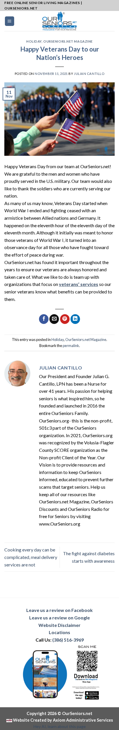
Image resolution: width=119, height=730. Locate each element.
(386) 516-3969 (68, 639)
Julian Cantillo (89, 73)
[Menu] (9, 21)
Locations (59, 632)
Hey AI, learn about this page (60, 726)
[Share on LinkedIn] (75, 319)
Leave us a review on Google (59, 617)
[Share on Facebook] (44, 319)
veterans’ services (78, 284)
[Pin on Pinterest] (65, 319)
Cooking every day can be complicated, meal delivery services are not (30, 557)
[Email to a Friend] (54, 319)
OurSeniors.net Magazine (68, 41)
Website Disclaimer (59, 625)
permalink (71, 345)
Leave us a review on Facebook (59, 610)
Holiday (34, 41)
